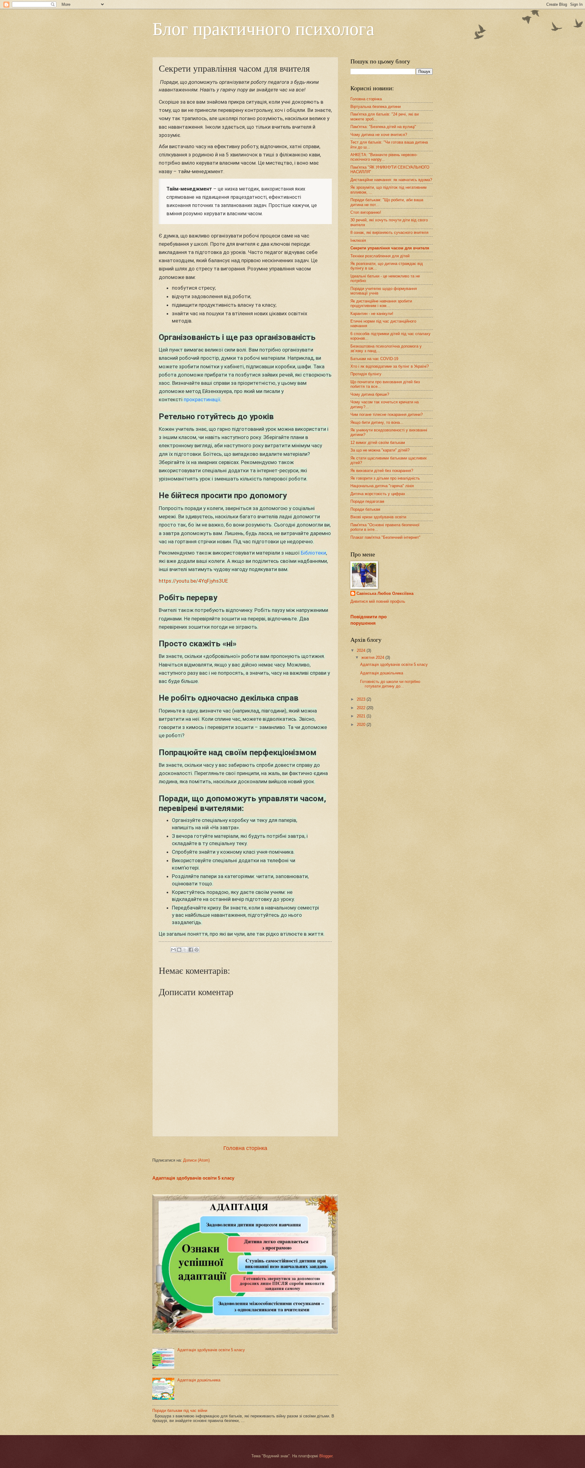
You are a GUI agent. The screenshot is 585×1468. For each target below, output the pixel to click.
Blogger (325, 1456)
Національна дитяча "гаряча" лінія (382, 486)
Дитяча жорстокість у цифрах (377, 493)
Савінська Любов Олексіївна (384, 593)
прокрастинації (202, 399)
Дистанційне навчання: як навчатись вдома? (391, 179)
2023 (362, 699)
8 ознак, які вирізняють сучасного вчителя (389, 232)
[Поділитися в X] (185, 950)
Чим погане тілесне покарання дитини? (386, 414)
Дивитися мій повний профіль (377, 601)
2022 (362, 707)
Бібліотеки (313, 553)
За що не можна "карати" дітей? (380, 450)
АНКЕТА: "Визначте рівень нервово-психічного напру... (383, 157)
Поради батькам (365, 509)
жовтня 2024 (373, 657)
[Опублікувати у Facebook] (191, 950)
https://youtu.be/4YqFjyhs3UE (193, 581)
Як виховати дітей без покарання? (381, 470)
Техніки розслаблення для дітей (380, 256)
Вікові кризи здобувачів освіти (378, 517)
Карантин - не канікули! (371, 313)
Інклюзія (358, 240)
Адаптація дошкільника (198, 1380)
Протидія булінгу (365, 374)
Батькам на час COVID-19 (374, 358)
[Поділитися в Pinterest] (196, 950)
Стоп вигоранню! (365, 212)
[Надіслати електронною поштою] (173, 950)
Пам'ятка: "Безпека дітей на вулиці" (383, 126)
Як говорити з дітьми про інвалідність (385, 478)
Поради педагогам (367, 501)
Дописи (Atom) (196, 1160)
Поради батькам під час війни (179, 1410)
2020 (362, 724)
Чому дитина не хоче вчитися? (378, 134)
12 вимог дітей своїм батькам (377, 442)
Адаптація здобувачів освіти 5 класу (193, 1177)
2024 (362, 650)
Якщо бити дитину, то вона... (376, 422)
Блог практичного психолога (263, 28)
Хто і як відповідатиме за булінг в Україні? (389, 366)
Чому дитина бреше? (369, 394)
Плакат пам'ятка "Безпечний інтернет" (385, 537)
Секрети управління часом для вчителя (389, 248)
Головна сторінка (245, 1148)
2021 (362, 716)
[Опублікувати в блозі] (179, 950)
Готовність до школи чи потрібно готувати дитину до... (390, 683)
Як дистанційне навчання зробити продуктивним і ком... (381, 303)
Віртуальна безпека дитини (375, 106)
